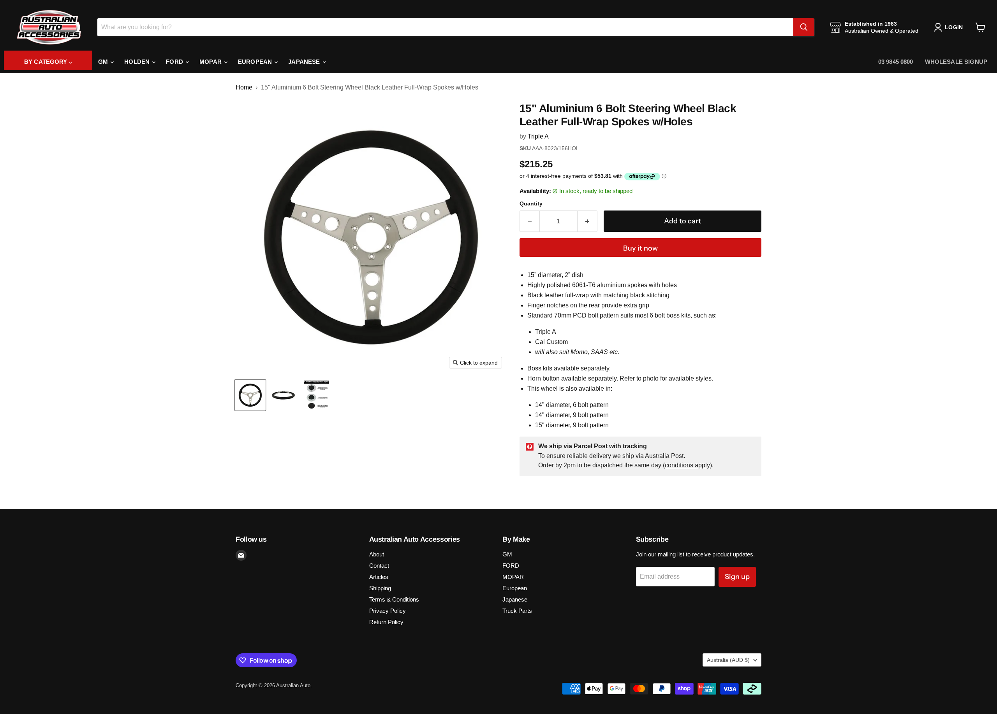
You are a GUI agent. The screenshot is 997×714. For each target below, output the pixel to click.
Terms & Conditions (394, 599)
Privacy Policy (387, 610)
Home (244, 87)
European (255, 61)
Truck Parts (517, 610)
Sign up (737, 576)
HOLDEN (137, 61)
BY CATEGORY (46, 61)
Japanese (304, 61)
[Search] (803, 27)
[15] (250, 395)
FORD (175, 61)
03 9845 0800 (895, 61)
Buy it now (640, 248)
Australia (728, 660)
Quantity (531, 203)
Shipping (380, 588)
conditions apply (687, 465)
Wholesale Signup (956, 61)
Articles (378, 577)
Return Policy (386, 622)
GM (103, 61)
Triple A (538, 136)
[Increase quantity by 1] (587, 221)
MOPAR (211, 61)
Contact (379, 565)
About (376, 554)
